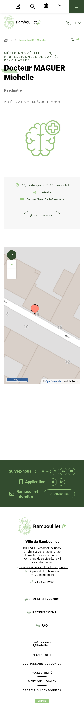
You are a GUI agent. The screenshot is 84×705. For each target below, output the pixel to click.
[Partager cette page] (78, 40)
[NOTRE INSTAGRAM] (47, 471)
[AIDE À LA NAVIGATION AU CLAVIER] (11, 255)
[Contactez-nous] (60, 6)
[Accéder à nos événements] (46, 6)
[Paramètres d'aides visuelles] (67, 23)
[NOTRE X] (55, 471)
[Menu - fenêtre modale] (76, 6)
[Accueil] (6, 40)
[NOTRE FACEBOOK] (39, 471)
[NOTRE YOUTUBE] (71, 471)
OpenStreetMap (53, 381)
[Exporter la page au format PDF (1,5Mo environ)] (72, 40)
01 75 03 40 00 (44, 581)
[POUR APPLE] (53, 482)
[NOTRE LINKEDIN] (63, 471)
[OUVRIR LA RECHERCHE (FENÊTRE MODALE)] (32, 6)
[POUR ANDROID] (61, 482)
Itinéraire (45, 192)
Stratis (42, 701)
